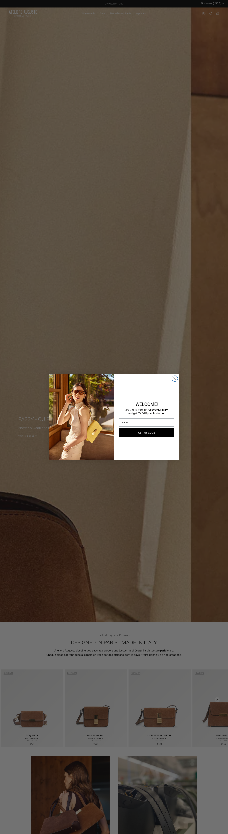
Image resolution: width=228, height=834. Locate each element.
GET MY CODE (146, 432)
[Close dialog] (175, 379)
